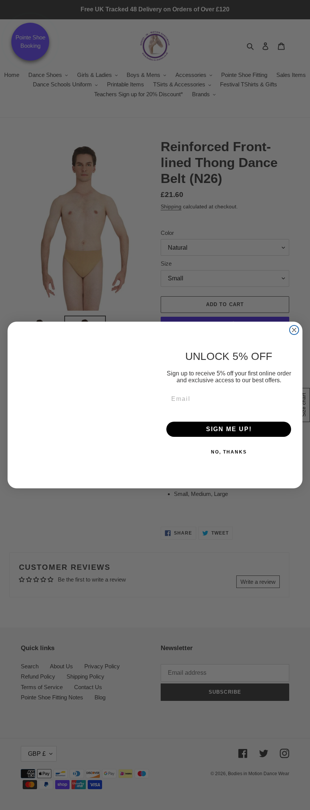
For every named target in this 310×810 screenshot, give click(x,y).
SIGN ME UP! (229, 429)
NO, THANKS (229, 452)
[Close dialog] (294, 330)
